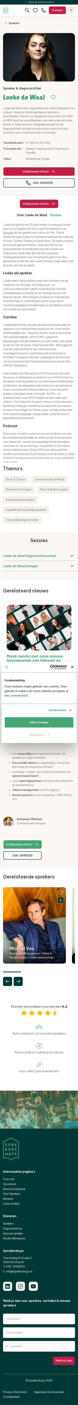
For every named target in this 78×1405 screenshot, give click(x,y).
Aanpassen (36, 734)
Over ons (8, 1179)
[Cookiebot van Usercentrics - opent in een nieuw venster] (50, 667)
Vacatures (9, 1184)
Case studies (11, 1203)
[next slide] (18, 981)
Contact (57, 10)
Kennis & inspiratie (14, 1189)
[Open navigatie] (71, 10)
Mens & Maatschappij (54, 489)
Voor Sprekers (11, 1193)
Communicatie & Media (49, 479)
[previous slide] (7, 981)
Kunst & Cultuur (15, 479)
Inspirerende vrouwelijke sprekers (26, 510)
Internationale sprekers (20, 499)
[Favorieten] (35, 10)
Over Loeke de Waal (32, 215)
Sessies (55, 215)
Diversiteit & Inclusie (18, 489)
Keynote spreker (13, 1233)
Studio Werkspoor (14, 1238)
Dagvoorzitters (12, 1228)
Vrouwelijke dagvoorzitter (22, 520)
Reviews (8, 1198)
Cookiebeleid (11, 1397)
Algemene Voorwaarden (49, 1392)
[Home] (5, 10)
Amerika (8, 232)
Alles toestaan (39, 722)
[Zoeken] (27, 10)
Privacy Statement (15, 1392)
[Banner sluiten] (72, 667)
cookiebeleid (19, 695)
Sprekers (14, 23)
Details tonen (57, 710)
